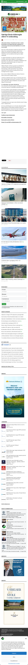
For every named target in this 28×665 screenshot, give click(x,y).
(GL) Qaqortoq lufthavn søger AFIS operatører (16, 429)
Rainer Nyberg (10, 537)
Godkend (14, 653)
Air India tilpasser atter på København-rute (11, 241)
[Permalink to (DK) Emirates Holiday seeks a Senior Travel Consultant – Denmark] (3, 469)
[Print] (1, 40)
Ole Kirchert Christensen (8, 39)
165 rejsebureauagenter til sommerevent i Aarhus (12, 352)
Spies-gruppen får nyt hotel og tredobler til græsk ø (12, 354)
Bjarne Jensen (10, 519)
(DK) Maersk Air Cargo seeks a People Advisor (16, 492)
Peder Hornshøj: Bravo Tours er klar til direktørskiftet (12, 350)
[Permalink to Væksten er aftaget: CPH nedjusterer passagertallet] (14, 182)
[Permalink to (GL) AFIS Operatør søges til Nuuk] (3, 443)
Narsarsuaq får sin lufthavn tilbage (8, 517)
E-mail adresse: (5, 298)
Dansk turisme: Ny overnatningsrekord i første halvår (12, 358)
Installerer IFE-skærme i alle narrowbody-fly (10, 327)
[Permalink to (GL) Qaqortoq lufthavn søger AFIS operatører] (3, 433)
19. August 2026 (18, 517)
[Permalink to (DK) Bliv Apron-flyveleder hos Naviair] (3, 501)
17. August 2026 (23, 543)
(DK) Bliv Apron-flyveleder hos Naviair (14, 498)
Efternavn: (4, 294)
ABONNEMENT (4, 3)
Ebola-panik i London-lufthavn (7, 119)
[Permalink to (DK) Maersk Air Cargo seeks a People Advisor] (3, 496)
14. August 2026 (23, 551)
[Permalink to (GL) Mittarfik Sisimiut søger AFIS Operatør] (3, 438)
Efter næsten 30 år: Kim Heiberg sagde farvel (11, 360)
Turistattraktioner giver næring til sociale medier (11, 348)
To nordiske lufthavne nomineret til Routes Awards (12, 338)
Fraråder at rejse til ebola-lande (8, 115)
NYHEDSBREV (15, 3)
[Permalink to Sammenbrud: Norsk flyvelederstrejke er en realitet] (14, 221)
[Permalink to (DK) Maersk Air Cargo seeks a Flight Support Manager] (3, 491)
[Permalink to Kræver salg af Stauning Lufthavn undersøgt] (14, 277)
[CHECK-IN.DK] (14, 14)
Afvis (14, 657)
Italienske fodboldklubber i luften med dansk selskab (12, 318)
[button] (26, 638)
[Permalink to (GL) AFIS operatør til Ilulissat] (3, 448)
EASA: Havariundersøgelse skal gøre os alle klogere (12, 333)
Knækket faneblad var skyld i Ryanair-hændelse (15, 521)
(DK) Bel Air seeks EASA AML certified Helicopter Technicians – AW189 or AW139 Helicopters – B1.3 (15, 462)
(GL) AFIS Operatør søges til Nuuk (13, 440)
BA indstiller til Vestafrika (6, 117)
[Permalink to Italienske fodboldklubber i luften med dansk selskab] (14, 201)
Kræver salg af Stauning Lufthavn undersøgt (11, 279)
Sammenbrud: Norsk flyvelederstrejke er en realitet (13, 223)
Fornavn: (4, 289)
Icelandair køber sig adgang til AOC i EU (10, 260)
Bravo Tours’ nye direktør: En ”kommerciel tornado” (12, 356)
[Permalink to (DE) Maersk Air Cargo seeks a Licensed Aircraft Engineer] (3, 485)
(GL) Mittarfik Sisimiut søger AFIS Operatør (15, 435)
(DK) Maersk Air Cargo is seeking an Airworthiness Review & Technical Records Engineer (15, 473)
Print (3, 40)
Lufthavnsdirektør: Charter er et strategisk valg (11, 335)
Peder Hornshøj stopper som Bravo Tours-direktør (12, 362)
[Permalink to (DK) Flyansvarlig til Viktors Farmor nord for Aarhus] (3, 428)
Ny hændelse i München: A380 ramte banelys (11, 329)
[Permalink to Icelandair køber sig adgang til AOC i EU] (14, 258)
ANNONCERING (9, 3)
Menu (5, 2)
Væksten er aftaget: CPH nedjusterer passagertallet (13, 184)
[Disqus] (14, 141)
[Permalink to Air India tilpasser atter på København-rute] (14, 240)
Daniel (8, 511)
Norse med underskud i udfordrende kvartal (10, 331)
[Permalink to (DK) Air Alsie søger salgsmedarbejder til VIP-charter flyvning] (3, 453)
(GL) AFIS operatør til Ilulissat (12, 445)
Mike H (8, 545)
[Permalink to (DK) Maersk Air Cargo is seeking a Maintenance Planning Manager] (3, 480)
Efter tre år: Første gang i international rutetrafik (10, 543)
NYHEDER (15, 39)
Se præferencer (14, 660)
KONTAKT (25, 3)
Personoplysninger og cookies (14, 663)
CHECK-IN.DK (10, 525)
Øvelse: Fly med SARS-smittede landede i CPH (11, 122)
